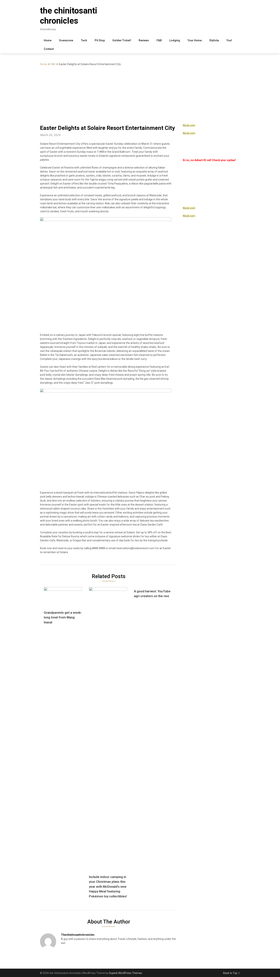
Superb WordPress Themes (125, 973)
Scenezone (66, 40)
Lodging (174, 40)
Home (47, 40)
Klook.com (189, 125)
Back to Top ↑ (231, 973)
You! (229, 40)
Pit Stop (100, 40)
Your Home (195, 40)
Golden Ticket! (121, 40)
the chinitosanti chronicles (68, 16)
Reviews (144, 40)
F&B (159, 40)
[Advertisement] (140, 95)
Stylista (214, 40)
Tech (84, 40)
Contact (49, 48)
